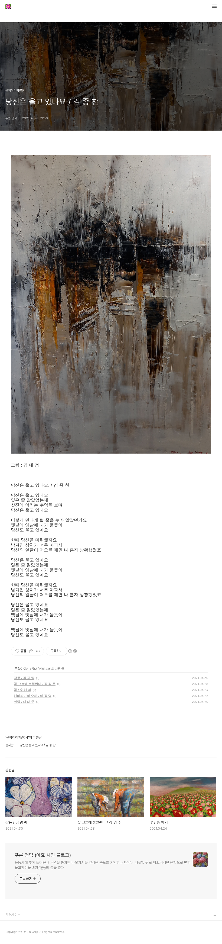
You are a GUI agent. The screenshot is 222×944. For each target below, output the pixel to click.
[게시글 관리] (38, 651)
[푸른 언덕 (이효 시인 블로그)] (8, 7)
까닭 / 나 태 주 (24, 702)
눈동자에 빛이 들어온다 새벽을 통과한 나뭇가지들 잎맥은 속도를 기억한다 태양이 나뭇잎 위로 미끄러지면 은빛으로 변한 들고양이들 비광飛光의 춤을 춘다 (103, 865)
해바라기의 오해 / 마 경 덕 (32, 696)
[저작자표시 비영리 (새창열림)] (72, 651)
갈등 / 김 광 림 (24, 678)
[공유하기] (31, 651)
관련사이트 (12, 915)
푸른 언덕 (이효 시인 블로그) (43, 855)
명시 (35, 669)
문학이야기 (21, 669)
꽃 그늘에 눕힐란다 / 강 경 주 (35, 684)
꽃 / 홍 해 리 (22, 690)
